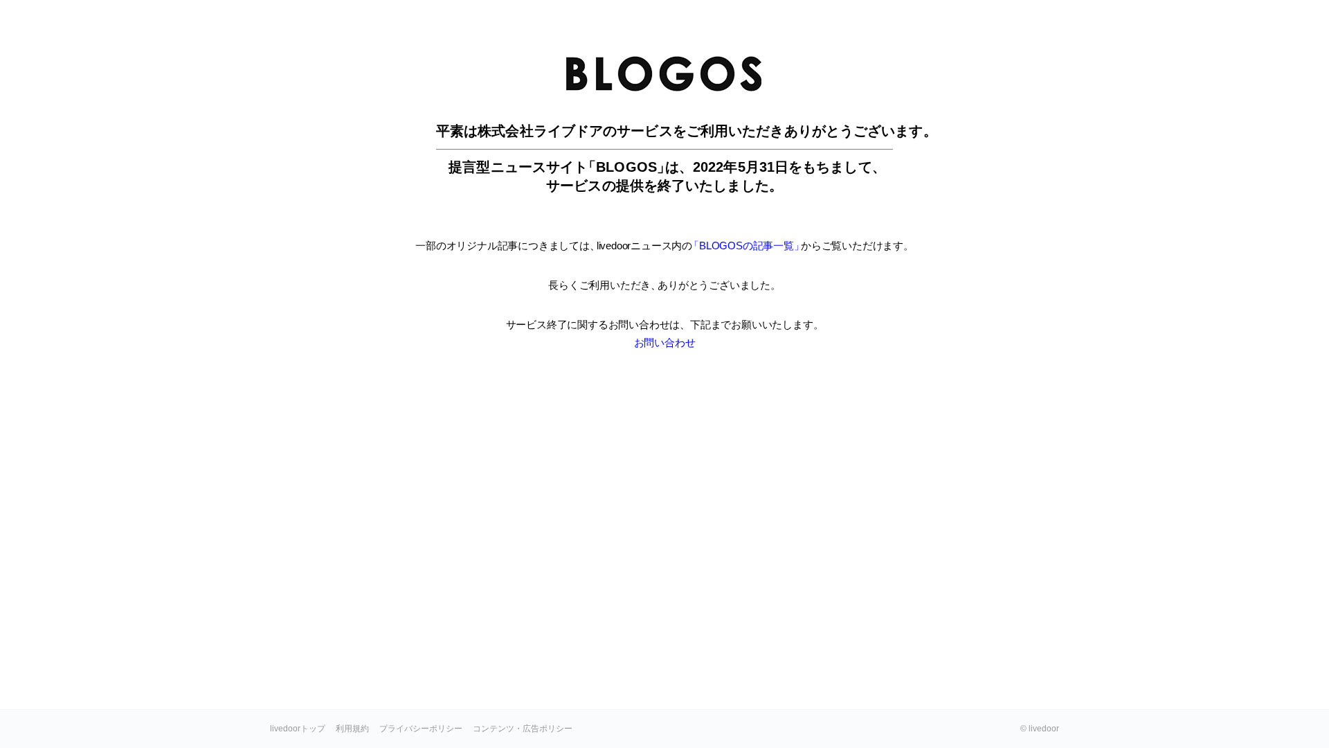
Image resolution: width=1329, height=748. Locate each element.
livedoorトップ (297, 728)
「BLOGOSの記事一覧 (745, 245)
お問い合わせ (665, 342)
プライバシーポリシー (420, 728)
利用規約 (352, 728)
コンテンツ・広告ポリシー (522, 728)
